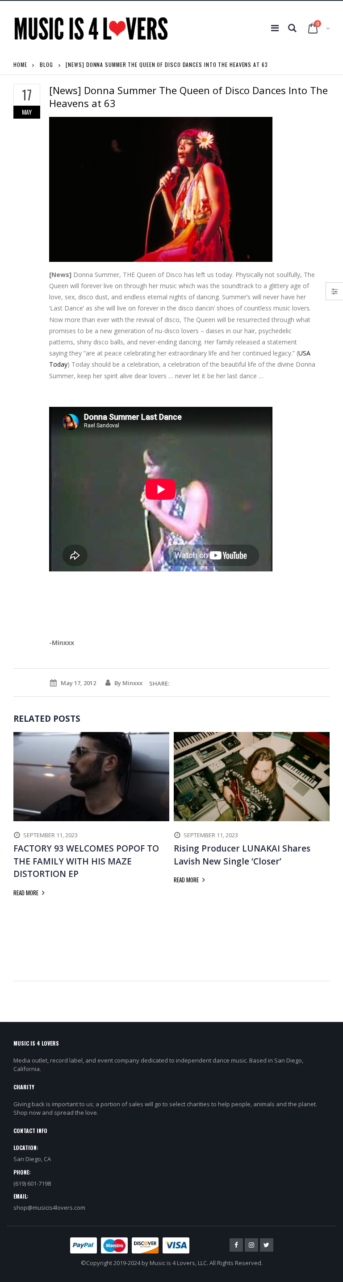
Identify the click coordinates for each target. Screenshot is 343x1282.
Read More (26, 892)
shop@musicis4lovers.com (49, 1207)
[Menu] (275, 28)
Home (20, 64)
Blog (46, 64)
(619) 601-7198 (32, 1183)
